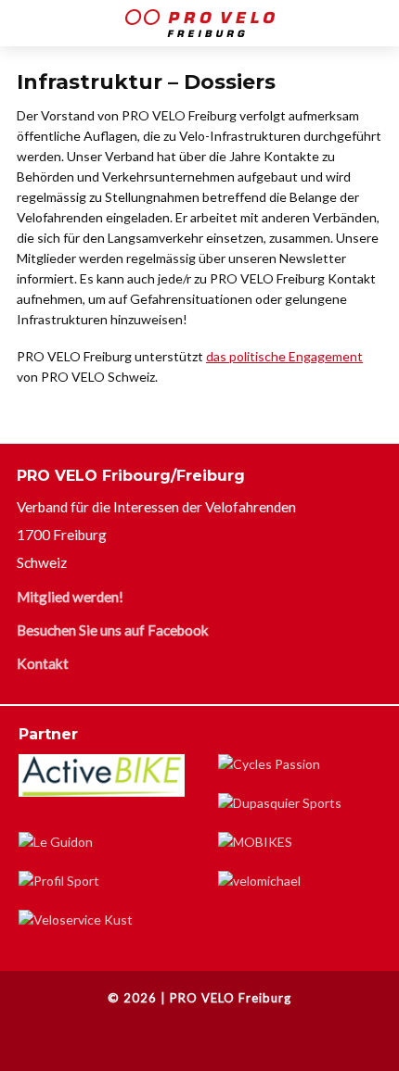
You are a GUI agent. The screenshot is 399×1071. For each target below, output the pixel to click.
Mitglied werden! (70, 596)
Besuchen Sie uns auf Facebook (113, 630)
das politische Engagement (284, 356)
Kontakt (43, 663)
